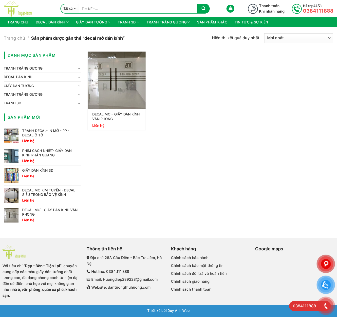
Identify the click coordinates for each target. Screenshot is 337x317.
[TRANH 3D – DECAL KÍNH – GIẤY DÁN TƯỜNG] (28, 8)
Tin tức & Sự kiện (251, 22)
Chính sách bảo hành (189, 257)
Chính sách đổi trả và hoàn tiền (199, 273)
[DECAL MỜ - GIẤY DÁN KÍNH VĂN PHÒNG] (117, 80)
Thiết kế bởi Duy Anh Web (168, 310)
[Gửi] (203, 9)
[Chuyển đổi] (79, 68)
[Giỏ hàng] (230, 9)
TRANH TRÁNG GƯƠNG (167, 22)
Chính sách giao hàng (190, 281)
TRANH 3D (127, 22)
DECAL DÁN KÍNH (50, 22)
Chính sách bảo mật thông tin (197, 265)
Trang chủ (17, 22)
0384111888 (318, 11)
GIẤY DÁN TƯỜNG (91, 22)
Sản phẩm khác (212, 22)
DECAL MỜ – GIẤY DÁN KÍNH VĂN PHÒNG (116, 116)
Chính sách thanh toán (191, 289)
